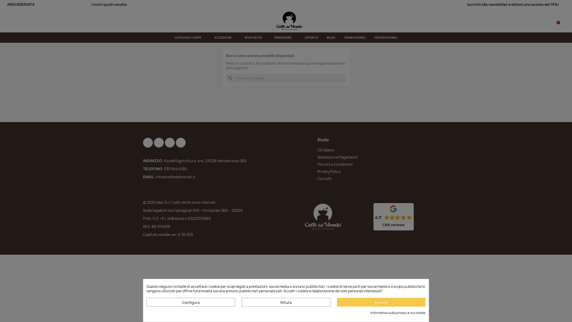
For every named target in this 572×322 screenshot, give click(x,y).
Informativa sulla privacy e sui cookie (398, 313)
